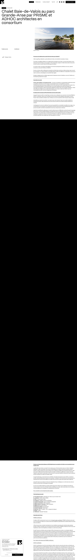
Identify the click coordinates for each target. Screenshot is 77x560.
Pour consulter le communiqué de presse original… (43, 490)
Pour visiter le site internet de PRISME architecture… (43, 540)
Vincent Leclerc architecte (57, 520)
